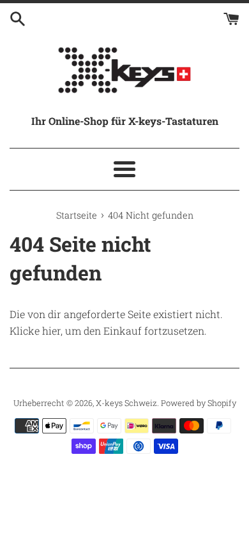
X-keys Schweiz (126, 403)
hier (51, 330)
